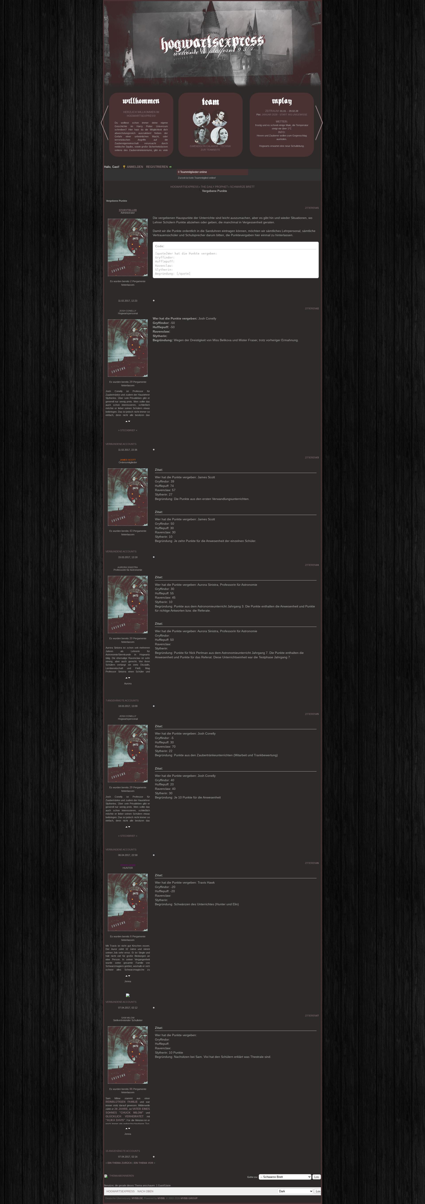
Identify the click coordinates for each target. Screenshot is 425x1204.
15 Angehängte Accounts (123, 1151)
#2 (317, 308)
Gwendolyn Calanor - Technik (210, 146)
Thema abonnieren (121, 1175)
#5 (317, 714)
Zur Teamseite (210, 149)
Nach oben (145, 1191)
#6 (317, 863)
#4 (317, 565)
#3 (317, 457)
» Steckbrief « (127, 430)
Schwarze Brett (242, 186)
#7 (317, 1015)
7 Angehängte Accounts (122, 700)
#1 (317, 208)
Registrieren (157, 166)
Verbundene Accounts (121, 444)
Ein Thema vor (143, 1163)
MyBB (161, 1198)
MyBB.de (137, 1198)
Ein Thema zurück (120, 1163)
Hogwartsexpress (184, 186)
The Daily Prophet (214, 186)
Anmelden (135, 166)
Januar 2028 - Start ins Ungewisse (284, 114)
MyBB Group (189, 1198)
